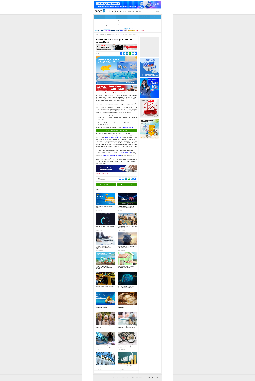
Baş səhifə (98, 34)
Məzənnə (155, 17)
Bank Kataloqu (109, 20)
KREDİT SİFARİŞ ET (106, 184)
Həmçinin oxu (100, 189)
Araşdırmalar (98, 25)
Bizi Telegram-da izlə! (127, 184)
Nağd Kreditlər (143, 23)
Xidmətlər (144, 17)
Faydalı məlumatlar (121, 25)
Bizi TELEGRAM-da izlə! (141, 30)
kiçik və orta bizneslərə (113, 137)
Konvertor (153, 22)
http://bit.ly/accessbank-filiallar (108, 148)
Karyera (130, 25)
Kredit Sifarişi (142, 20)
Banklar (111, 17)
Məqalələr (108, 34)
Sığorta (122, 17)
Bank (96, 23)
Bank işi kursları (131, 22)
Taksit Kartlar (142, 25)
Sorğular (132, 377)
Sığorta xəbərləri (121, 23)
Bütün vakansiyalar (132, 20)
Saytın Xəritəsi (139, 377)
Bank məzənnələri (154, 23)
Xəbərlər (99, 17)
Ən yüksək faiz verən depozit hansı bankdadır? (116, 130)
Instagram (112, 155)
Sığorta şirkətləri (121, 20)
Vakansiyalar (133, 17)
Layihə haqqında (116, 377)
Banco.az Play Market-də (102, 173)
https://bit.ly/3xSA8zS (127, 127)
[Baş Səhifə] (100, 11)
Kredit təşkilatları (110, 22)
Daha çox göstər (116, 372)
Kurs (152, 20)
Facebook (106, 155)
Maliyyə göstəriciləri (110, 23)
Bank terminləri (131, 23)
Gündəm (97, 22)
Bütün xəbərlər (98, 20)
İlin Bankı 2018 (109, 25)
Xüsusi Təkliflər (154, 25)
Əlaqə (127, 377)
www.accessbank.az (125, 152)
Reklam (123, 377)
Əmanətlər (142, 22)
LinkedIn (118, 155)
